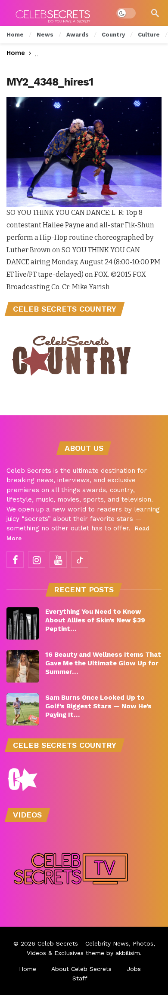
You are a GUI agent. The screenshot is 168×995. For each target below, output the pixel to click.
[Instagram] (36, 559)
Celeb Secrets (57, 943)
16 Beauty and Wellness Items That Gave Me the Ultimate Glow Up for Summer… (103, 663)
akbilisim (127, 952)
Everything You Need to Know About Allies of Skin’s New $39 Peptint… (95, 620)
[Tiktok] (79, 559)
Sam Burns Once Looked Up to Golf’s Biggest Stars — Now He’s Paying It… (98, 706)
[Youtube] (58, 559)
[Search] (155, 12)
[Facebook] (15, 559)
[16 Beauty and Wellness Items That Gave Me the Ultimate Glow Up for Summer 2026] (22, 666)
